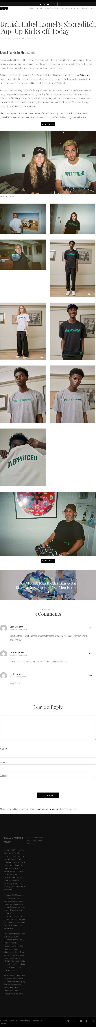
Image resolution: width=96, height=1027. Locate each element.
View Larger (23, 217)
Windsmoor (85, 75)
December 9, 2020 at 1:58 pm (18, 629)
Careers (28, 841)
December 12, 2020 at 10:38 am (19, 677)
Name (3, 749)
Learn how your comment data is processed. (56, 809)
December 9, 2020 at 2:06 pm (18, 655)
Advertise (39, 838)
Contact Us (30, 844)
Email (3, 762)
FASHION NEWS (32, 39)
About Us (30, 838)
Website (4, 776)
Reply (90, 628)
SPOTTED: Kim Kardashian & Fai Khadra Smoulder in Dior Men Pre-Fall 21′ (48, 585)
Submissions (38, 841)
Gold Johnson (6, 39)
